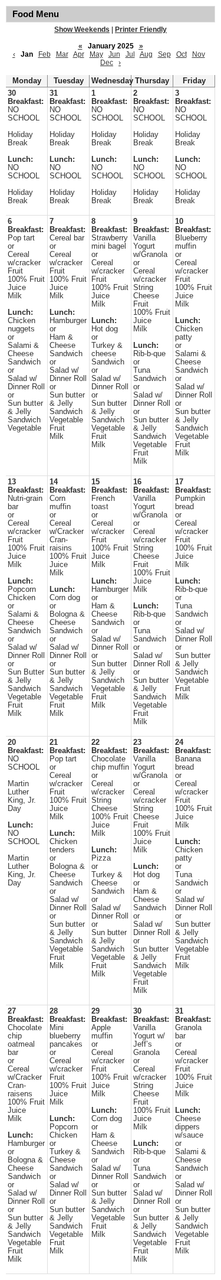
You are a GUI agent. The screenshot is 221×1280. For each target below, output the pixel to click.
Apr (78, 54)
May (96, 54)
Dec (106, 62)
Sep (164, 54)
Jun (114, 54)
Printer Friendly (141, 29)
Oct (181, 54)
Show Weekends (82, 29)
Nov (198, 54)
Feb (44, 54)
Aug (146, 54)
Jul (130, 54)
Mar (62, 54)
